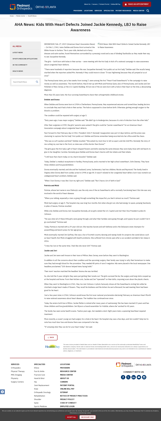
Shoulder (37, 399)
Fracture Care (39, 375)
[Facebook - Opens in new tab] (123, 377)
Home (12, 16)
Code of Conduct (68, 403)
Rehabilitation (39, 396)
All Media (17, 46)
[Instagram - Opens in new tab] (144, 377)
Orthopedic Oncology (42, 392)
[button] (148, 10)
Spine (36, 403)
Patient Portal (104, 4)
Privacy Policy (67, 399)
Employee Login (67, 406)
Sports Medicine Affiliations (25, 59)
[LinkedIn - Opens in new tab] (133, 377)
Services (98, 11)
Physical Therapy (18, 371)
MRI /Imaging (16, 375)
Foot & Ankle (39, 371)
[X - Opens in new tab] (128, 377)
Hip (35, 382)
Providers (77, 11)
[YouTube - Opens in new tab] (139, 377)
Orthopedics (16, 368)
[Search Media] (37, 82)
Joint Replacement (41, 385)
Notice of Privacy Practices (74, 396)
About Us (87, 4)
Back (51, 337)
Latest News (18, 53)
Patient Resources (123, 11)
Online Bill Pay (115, 4)
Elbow (36, 368)
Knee (36, 389)
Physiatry (14, 378)
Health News (18, 71)
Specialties (109, 11)
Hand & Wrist (39, 378)
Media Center (138, 11)
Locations (88, 11)
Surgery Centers (17, 382)
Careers (95, 4)
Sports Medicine (40, 406)
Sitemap (64, 392)
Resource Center (68, 371)
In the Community (20, 65)
